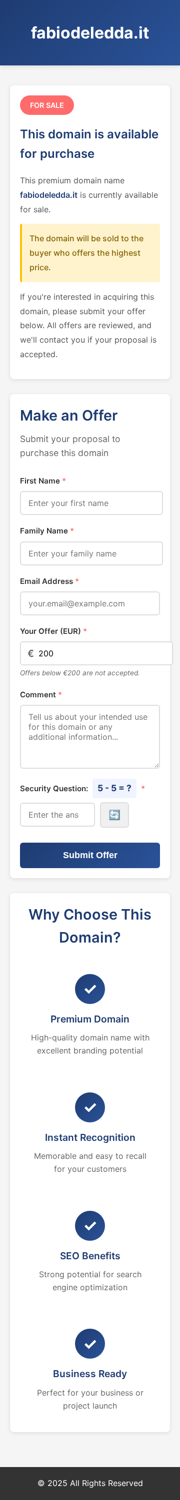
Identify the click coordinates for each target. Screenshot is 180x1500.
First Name (43, 481)
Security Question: (82, 788)
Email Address (49, 581)
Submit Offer (90, 855)
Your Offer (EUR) (53, 631)
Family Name (47, 530)
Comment (41, 694)
